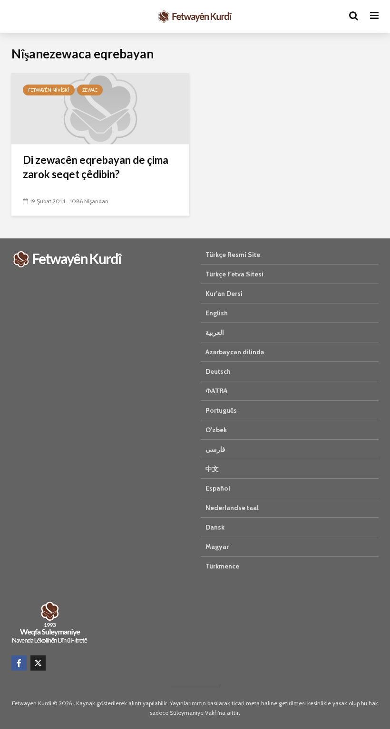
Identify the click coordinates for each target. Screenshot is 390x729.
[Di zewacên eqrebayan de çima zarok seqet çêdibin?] (100, 108)
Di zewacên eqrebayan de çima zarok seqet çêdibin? (95, 166)
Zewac (90, 90)
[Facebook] (19, 663)
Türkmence (222, 566)
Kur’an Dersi (224, 293)
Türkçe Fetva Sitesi (234, 274)
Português (221, 410)
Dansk (214, 527)
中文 (212, 468)
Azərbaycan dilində (234, 352)
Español (217, 488)
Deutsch (218, 371)
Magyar (217, 546)
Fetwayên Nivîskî (48, 90)
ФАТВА (216, 391)
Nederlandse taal (232, 507)
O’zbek (216, 430)
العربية (214, 332)
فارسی (215, 449)
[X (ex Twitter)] (38, 663)
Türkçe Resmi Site (232, 254)
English (216, 313)
